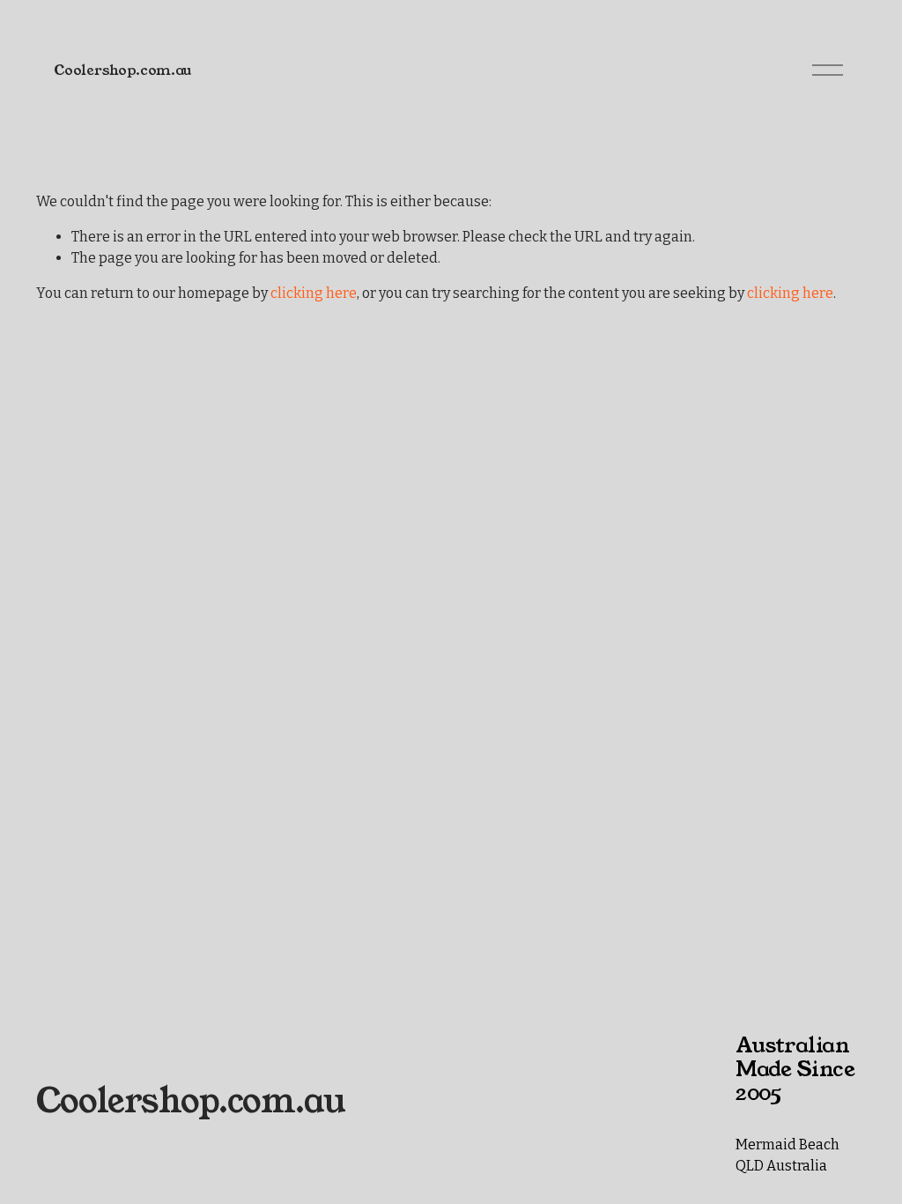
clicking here (313, 293)
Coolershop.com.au (122, 70)
